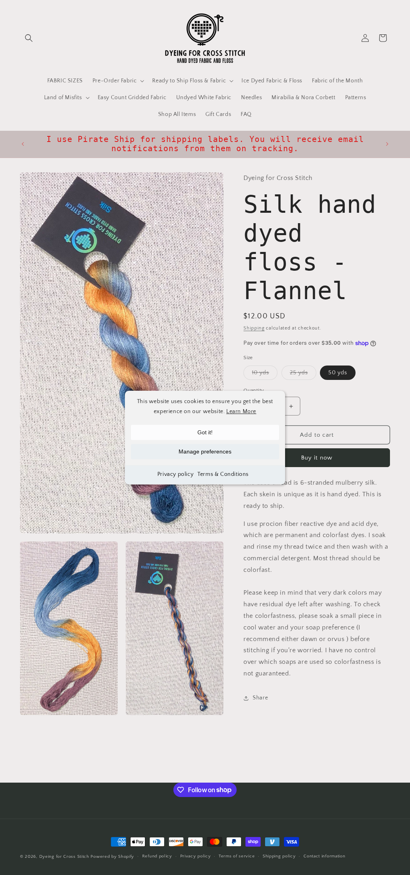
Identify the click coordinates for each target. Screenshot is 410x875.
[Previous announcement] (23, 144)
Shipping (254, 328)
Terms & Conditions (223, 474)
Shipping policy (279, 856)
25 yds (303, 374)
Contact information (324, 856)
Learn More (241, 411)
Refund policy (157, 856)
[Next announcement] (387, 144)
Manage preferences (205, 452)
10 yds (264, 374)
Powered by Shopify (112, 856)
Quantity (253, 390)
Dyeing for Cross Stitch (64, 856)
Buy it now (316, 457)
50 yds (337, 373)
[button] (29, 38)
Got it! (205, 433)
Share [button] (260, 698)
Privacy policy (175, 474)
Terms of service (237, 856)
